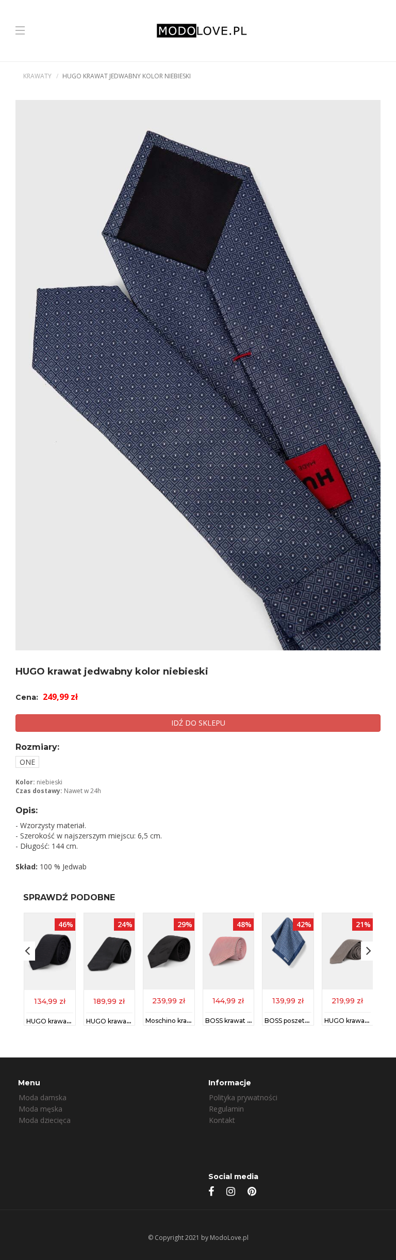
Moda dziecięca (45, 1120)
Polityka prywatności (243, 1097)
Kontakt (222, 1120)
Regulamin (226, 1109)
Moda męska (40, 1109)
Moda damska (43, 1097)
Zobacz (49, 1000)
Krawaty (37, 76)
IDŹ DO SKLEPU (198, 723)
